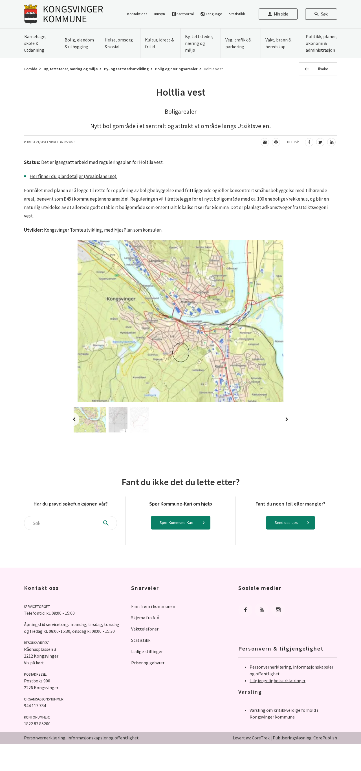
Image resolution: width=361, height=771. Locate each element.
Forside (30, 68)
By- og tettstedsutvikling (126, 68)
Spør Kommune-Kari (176, 522)
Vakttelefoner (145, 629)
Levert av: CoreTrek (251, 738)
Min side (281, 14)
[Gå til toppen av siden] (342, 752)
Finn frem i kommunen (153, 606)
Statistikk (237, 13)
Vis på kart (34, 662)
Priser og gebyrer (147, 662)
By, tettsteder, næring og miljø (71, 68)
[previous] (75, 419)
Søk (324, 14)
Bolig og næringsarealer (176, 68)
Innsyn (159, 13)
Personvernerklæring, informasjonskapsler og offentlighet (81, 738)
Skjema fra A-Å (145, 617)
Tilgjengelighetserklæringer (277, 680)
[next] (285, 419)
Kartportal (185, 13)
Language (213, 13)
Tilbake (322, 68)
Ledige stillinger (147, 651)
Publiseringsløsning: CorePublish (305, 738)
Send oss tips (286, 522)
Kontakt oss (137, 13)
